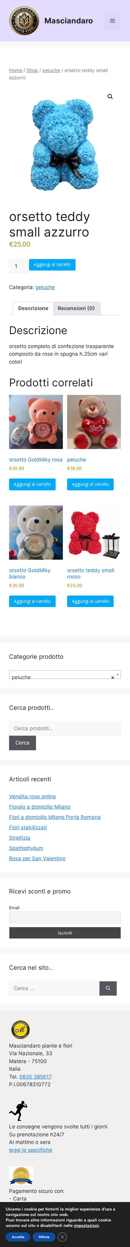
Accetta (18, 1237)
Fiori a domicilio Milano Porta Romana (55, 817)
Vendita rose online (32, 796)
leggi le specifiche (30, 1150)
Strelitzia (19, 838)
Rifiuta (44, 1237)
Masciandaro (68, 20)
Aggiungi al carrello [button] (32, 484)
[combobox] (65, 674)
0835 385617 (35, 1077)
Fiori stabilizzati (28, 827)
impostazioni (86, 1225)
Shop (32, 70)
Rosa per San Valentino (37, 858)
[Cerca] (108, 988)
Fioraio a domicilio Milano (39, 807)
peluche (51, 70)
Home (15, 70)
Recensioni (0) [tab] (76, 308)
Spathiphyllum (26, 848)
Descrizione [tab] (33, 308)
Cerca (22, 743)
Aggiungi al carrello (52, 264)
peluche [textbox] (63, 677)
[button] (110, 96)
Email (14, 907)
